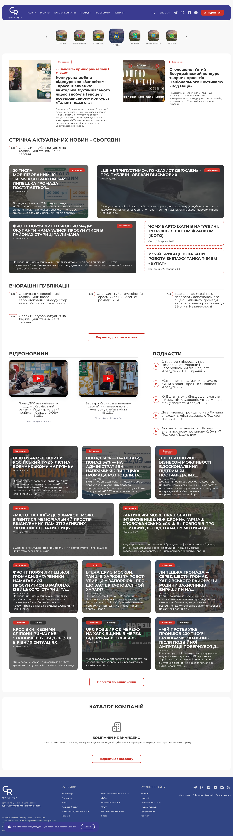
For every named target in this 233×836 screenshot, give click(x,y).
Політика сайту (223, 795)
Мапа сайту (184, 795)
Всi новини (63, 62)
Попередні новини (110, 802)
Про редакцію (148, 811)
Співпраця (198, 795)
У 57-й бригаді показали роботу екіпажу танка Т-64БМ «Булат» (182, 259)
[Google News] (222, 787)
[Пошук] (153, 12)
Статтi (94, 565)
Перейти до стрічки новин (116, 337)
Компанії (145, 798)
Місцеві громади (149, 807)
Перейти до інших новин (116, 682)
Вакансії (209, 795)
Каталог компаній (65, 13)
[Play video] (38, 378)
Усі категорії (68, 793)
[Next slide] (187, 37)
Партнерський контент (112, 811)
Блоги (104, 816)
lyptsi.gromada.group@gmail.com (21, 805)
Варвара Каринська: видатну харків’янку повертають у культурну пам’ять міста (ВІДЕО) (108, 408)
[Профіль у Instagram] (182, 12)
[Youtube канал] (196, 12)
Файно (87, 827)
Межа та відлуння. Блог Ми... (76, 811)
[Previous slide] (46, 37)
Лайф (104, 798)
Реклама (21, 622)
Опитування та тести (151, 802)
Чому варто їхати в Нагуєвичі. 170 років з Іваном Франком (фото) (183, 231)
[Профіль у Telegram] (176, 12)
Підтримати (214, 12)
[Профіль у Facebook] (189, 12)
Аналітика (67, 798)
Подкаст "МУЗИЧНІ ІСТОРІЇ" (115, 793)
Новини (31, 13)
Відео (64, 802)
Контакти (119, 13)
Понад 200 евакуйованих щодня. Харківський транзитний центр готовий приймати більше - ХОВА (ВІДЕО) (38, 409)
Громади (85, 13)
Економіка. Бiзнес (168, 452)
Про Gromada (102, 13)
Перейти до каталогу (116, 758)
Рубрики (45, 13)
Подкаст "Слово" (70, 807)
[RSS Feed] (229, 787)
